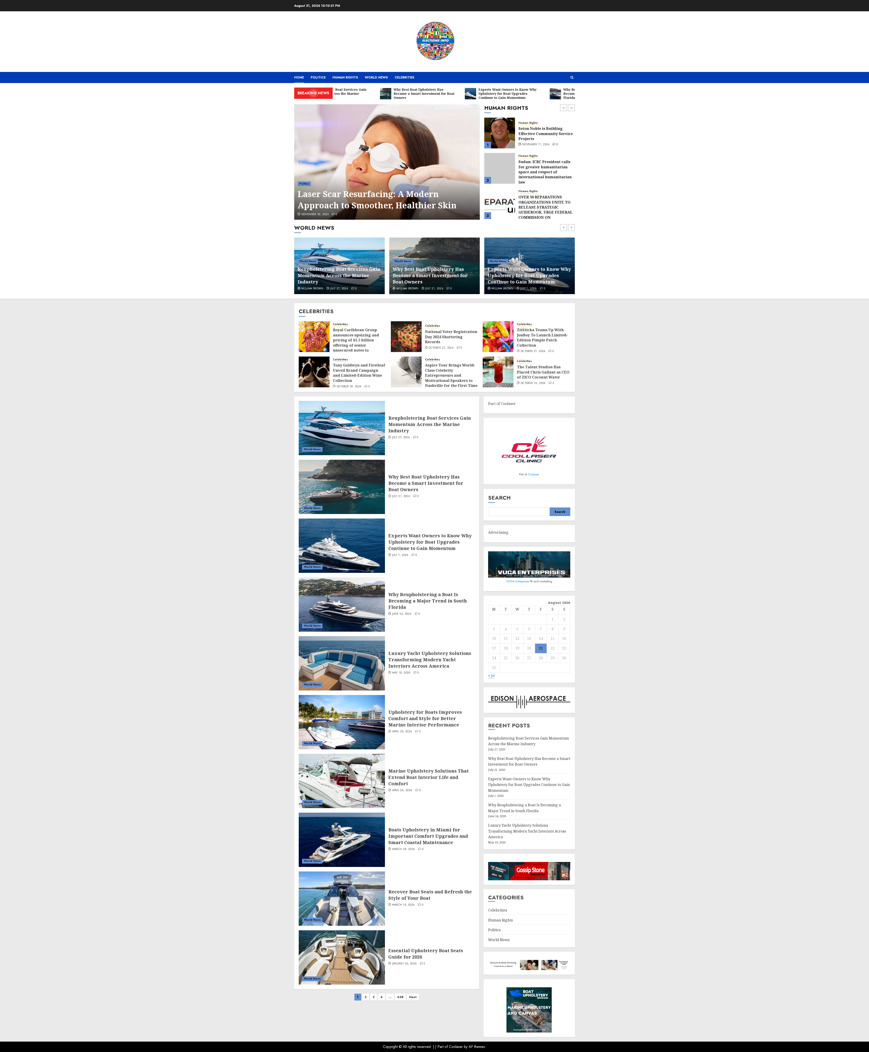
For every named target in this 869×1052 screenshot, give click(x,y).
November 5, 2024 (535, 218)
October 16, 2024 (533, 383)
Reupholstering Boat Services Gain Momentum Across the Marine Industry (429, 424)
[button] (572, 77)
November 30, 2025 (315, 214)
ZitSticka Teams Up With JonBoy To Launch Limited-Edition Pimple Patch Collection (542, 337)
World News (376, 77)
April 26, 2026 (402, 790)
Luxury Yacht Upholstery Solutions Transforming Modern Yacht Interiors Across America (429, 659)
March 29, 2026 (403, 849)
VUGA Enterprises (518, 581)
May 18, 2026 (401, 673)
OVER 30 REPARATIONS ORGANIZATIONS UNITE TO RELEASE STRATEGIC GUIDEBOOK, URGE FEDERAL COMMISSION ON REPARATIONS (545, 174)
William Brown (312, 288)
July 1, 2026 (433, 288)
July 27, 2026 (401, 437)
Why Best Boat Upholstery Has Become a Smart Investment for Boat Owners (335, 275)
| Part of (442, 1046)
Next (413, 997)
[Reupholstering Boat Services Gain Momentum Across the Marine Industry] (342, 428)
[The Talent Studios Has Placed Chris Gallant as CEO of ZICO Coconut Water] (498, 372)
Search (499, 498)
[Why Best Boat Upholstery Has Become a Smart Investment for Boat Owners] (342, 487)
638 (400, 997)
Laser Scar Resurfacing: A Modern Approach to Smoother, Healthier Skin (377, 199)
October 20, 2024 (349, 386)
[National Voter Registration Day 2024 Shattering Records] (406, 336)
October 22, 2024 (441, 348)
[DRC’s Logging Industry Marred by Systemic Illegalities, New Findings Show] (499, 203)
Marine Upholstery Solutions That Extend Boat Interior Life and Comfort (428, 777)
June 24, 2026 (530, 288)
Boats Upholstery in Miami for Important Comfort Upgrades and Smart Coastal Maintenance (428, 836)
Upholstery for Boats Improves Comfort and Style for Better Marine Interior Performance (425, 718)
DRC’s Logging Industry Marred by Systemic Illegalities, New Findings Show (542, 205)
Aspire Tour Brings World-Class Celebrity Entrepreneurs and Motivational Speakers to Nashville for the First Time (451, 375)
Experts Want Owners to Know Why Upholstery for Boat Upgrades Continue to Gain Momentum (434, 275)
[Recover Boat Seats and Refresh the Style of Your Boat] (342, 898)
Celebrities (404, 77)
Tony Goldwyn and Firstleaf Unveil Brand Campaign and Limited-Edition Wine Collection (359, 373)
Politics (318, 77)
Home (299, 77)
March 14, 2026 (403, 905)
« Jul (491, 675)
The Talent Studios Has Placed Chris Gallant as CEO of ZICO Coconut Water (543, 372)
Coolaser (533, 474)
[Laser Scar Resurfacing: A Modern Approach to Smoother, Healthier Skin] (387, 162)
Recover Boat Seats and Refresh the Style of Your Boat (430, 895)
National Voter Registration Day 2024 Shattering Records (451, 336)
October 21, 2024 (533, 351)
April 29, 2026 (402, 731)
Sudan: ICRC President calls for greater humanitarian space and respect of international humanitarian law (545, 136)
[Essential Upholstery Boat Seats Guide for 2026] (342, 957)
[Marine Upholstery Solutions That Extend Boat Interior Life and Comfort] (342, 781)
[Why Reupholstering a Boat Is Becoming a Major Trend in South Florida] (342, 604)
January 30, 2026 (404, 964)
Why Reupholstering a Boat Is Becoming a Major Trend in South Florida (527, 275)
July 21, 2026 (339, 288)
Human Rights (345, 77)
